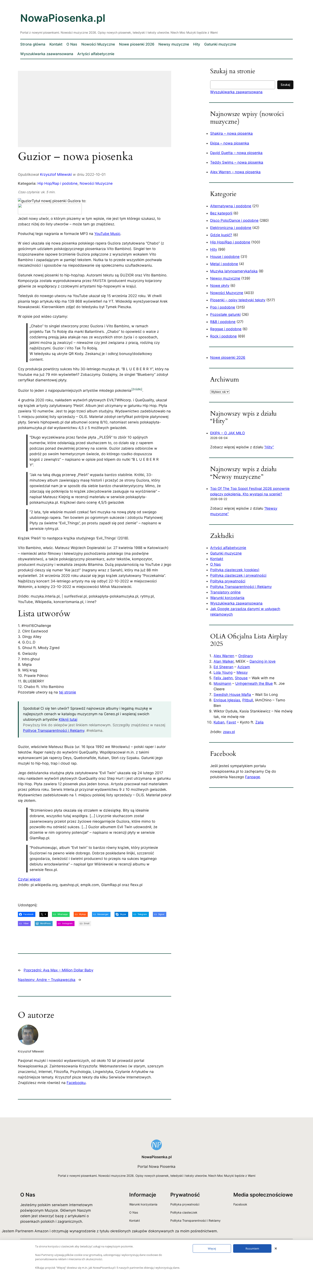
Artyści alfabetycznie (228, 548)
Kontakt (216, 559)
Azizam (243, 667)
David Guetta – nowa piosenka (236, 153)
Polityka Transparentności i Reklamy (241, 587)
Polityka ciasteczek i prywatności (238, 575)
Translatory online (225, 592)
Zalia (259, 722)
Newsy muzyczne (225, 278)
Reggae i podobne (225, 329)
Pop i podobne (222, 307)
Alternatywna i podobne (230, 206)
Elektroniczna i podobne (230, 228)
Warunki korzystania (227, 598)
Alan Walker (224, 661)
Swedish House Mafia (232, 694)
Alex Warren (224, 656)
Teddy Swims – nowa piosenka (236, 162)
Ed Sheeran (223, 667)
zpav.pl (229, 732)
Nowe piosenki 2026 (227, 357)
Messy (242, 672)
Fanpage (252, 777)
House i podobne (225, 257)
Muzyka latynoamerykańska (234, 271)
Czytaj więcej (29, 879)
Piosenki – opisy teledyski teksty (237, 300)
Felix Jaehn (223, 678)
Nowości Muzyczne (96, 183)
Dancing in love (263, 661)
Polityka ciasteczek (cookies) (234, 570)
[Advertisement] (94, 112)
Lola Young (223, 672)
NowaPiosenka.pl (62, 18)
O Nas (215, 564)
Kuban (219, 722)
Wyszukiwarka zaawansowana (236, 92)
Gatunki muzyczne (226, 553)
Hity (213, 249)
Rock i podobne (223, 336)
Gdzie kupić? (221, 235)
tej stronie (67, 692)
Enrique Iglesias (227, 700)
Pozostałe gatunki (225, 314)
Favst (231, 722)
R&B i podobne (222, 322)
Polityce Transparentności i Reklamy (53, 730)
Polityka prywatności (227, 581)
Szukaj (285, 84)
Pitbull (247, 700)
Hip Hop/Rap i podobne (57, 183)
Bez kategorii (221, 213)
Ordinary (245, 656)
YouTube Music (107, 234)
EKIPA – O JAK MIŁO (227, 433)
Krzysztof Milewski (56, 174)
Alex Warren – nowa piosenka (235, 172)
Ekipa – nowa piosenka (229, 143)
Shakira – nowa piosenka (231, 133)
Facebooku (76, 1083)
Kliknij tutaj (68, 719)
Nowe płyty (219, 285)
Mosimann (222, 683)
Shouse (241, 678)
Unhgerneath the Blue (254, 683)
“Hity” (269, 447)
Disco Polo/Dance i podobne (234, 220)
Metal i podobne (224, 264)
